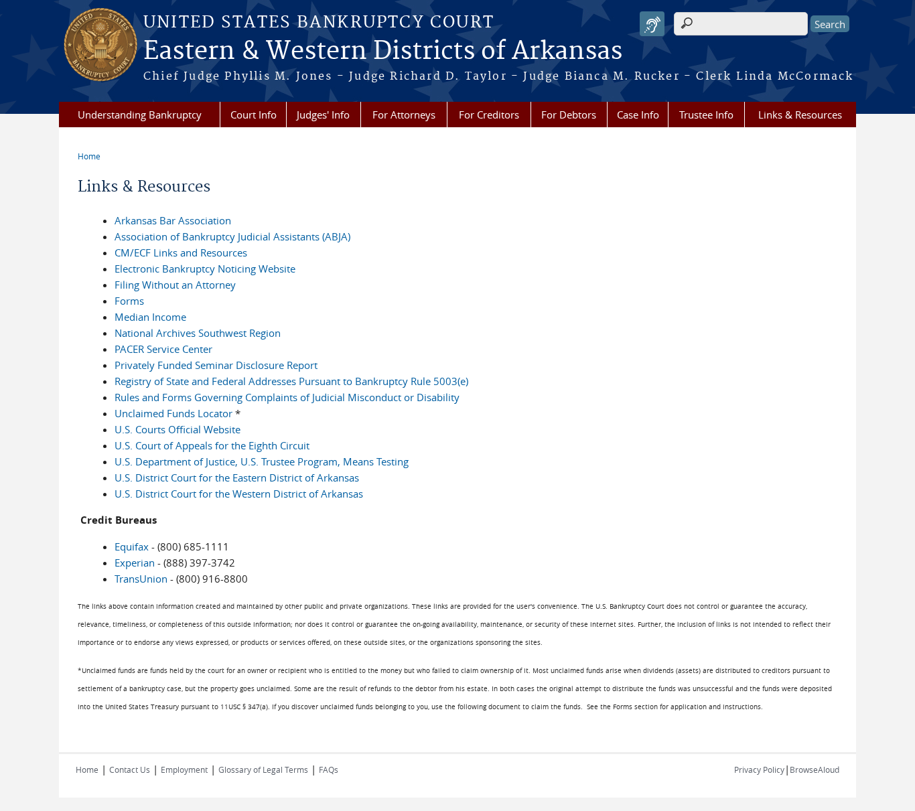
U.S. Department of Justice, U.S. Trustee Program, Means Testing (262, 461)
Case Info (638, 114)
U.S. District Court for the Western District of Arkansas (239, 493)
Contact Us (129, 769)
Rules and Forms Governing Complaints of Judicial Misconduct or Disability (287, 397)
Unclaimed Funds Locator (173, 413)
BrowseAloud (814, 769)
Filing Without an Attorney (175, 284)
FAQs (328, 769)
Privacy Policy (759, 769)
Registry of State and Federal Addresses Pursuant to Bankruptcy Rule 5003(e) (291, 381)
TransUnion (141, 578)
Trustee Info (706, 114)
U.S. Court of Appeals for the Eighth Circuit (212, 445)
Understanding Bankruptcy (140, 114)
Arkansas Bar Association (173, 220)
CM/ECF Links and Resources (181, 252)
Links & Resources (800, 114)
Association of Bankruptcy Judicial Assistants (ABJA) (232, 236)
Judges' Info (323, 114)
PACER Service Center (163, 349)
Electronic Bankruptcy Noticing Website (205, 268)
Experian (135, 562)
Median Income (150, 316)
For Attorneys (403, 114)
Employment (184, 769)
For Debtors (568, 114)
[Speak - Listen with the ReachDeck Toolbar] (652, 23)
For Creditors (489, 114)
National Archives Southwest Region (198, 333)
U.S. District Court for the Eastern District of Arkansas (237, 477)
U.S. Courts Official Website (177, 429)
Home (89, 156)
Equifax (132, 546)
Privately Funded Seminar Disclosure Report (216, 365)
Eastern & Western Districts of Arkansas (382, 51)
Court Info (253, 114)
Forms (129, 300)
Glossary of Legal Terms (263, 769)
